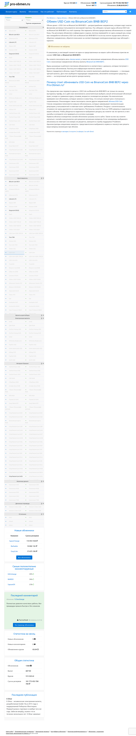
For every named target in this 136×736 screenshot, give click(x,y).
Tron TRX (12, 76)
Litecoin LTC (12, 42)
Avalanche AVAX (14, 306)
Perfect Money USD (15, 329)
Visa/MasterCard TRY (15, 449)
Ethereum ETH (13, 38)
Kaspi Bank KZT (13, 146)
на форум (80, 131)
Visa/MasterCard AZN (16, 476)
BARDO (10, 579)
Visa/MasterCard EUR (15, 413)
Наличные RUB (14, 167)
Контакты (73, 12)
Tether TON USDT (14, 73)
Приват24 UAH (13, 399)
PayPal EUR (12, 356)
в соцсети (73, 131)
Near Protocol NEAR (15, 310)
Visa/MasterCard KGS (15, 465)
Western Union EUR (15, 510)
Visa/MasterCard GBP (16, 426)
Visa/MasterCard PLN (15, 457)
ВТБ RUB (11, 142)
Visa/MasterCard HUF (16, 445)
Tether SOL (12, 248)
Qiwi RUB (12, 325)
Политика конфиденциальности (77, 731)
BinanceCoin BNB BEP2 (95, 62)
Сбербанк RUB (13, 128)
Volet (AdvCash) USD (15, 105)
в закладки (65, 131)
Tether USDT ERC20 (15, 61)
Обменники (33, 12)
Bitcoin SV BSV (13, 185)
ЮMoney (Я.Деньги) (15, 98)
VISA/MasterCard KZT (16, 434)
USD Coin (12, 252)
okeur (11, 525)
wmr (10, 517)
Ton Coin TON (13, 90)
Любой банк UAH (14, 121)
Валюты (23, 12)
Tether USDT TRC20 (15, 65)
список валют (75, 59)
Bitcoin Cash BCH (14, 34)
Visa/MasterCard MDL (16, 442)
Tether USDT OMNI (15, 279)
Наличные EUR (14, 171)
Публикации (62, 12)
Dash (10, 57)
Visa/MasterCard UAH (16, 159)
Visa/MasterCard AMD (16, 438)
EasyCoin (14, 551)
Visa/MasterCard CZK (15, 461)
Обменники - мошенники (96, 731)
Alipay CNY (12, 109)
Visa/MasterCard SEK (15, 453)
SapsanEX (11, 584)
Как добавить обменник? (58, 731)
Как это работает (47, 12)
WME (10, 321)
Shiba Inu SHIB (13, 271)
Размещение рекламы (42, 731)
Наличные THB (14, 500)
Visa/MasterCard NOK (16, 468)
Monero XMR (13, 50)
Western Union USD (15, 507)
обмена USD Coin (115, 101)
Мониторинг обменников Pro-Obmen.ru (18, 733)
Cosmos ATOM (13, 275)
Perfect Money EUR (15, 333)
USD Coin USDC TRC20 (16, 256)
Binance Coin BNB (14, 268)
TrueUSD (11, 264)
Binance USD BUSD (15, 287)
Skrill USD (12, 360)
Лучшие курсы (11, 12)
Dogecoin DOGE (14, 53)
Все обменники (24, 557)
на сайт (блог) (89, 131)
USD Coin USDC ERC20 (16, 233)
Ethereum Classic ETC (15, 283)
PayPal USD (12, 101)
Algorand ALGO (14, 291)
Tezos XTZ (12, 294)
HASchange (12, 574)
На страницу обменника (24, 625)
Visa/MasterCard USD (16, 149)
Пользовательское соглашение (24, 731)
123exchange (19, 599)
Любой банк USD (14, 113)
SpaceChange (14, 541)
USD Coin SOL (13, 260)
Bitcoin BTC (12, 30)
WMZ (10, 94)
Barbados (14, 546)
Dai (10, 298)
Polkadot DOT (13, 302)
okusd (11, 521)
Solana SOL (12, 86)
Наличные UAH (14, 174)
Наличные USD (14, 163)
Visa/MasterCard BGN (16, 472)
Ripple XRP (12, 46)
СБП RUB (12, 124)
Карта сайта (9, 731)
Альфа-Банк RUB (14, 132)
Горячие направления (33, 23)
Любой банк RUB (14, 117)
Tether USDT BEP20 (15, 69)
